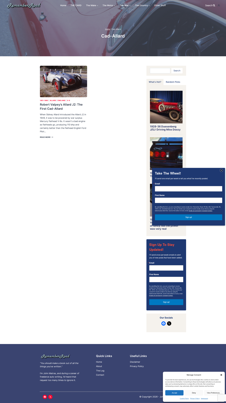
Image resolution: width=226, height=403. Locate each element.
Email (151, 263)
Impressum (204, 398)
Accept (174, 393)
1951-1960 (44, 100)
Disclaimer (135, 362)
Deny (194, 393)
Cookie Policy (184, 398)
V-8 (68, 100)
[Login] (219, 5)
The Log (100, 370)
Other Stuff (160, 5)
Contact (100, 375)
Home (63, 5)
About (99, 366)
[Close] (221, 170)
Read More (46, 137)
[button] (221, 375)
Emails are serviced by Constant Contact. (161, 295)
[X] (50, 397)
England (61, 100)
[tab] (154, 82)
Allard (53, 100)
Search (177, 70)
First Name (154, 274)
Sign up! (166, 302)
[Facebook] (45, 397)
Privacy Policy (195, 398)
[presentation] (63, 81)
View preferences (213, 393)
